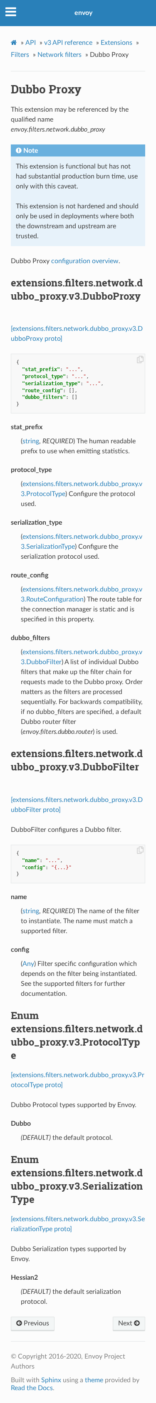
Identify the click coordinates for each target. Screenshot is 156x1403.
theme (94, 1380)
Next (126, 1323)
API (30, 42)
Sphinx (51, 1380)
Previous (35, 1323)
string (30, 441)
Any (28, 964)
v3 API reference (68, 42)
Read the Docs (32, 1388)
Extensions (116, 42)
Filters (20, 54)
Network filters (59, 54)
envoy (83, 13)
